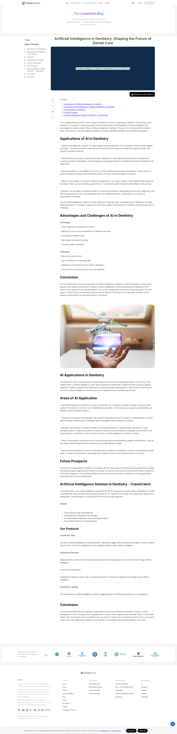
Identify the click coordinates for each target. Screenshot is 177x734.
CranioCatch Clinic (94, 684)
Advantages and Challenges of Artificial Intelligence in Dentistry (89, 107)
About (101, 3)
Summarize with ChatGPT (143, 94)
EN (20, 680)
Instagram (144, 687)
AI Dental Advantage (121, 684)
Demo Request (149, 3)
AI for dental (30, 686)
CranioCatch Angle (94, 693)
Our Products (31, 74)
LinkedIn (143, 693)
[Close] (151, 730)
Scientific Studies (68, 693)
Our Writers (66, 703)
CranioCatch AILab (94, 690)
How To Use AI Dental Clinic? (124, 687)
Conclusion (30, 57)
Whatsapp (144, 697)
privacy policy (116, 731)
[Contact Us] (172, 724)
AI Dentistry (118, 697)
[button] (133, 3)
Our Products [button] (75, 3)
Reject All (143, 730)
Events (65, 700)
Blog (64, 697)
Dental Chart (119, 690)
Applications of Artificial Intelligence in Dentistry (83, 104)
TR (23, 680)
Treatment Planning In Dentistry (124, 693)
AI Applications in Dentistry (35, 60)
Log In (140, 3)
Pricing (85, 3)
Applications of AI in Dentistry (36, 49)
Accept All (131, 730)
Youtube (143, 690)
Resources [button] (92, 3)
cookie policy (104, 731)
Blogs (28, 40)
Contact (107, 3)
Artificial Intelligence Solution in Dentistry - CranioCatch (86, 115)
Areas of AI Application (34, 63)
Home (67, 3)
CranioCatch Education (96, 687)
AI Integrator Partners (69, 710)
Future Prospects (32, 66)
